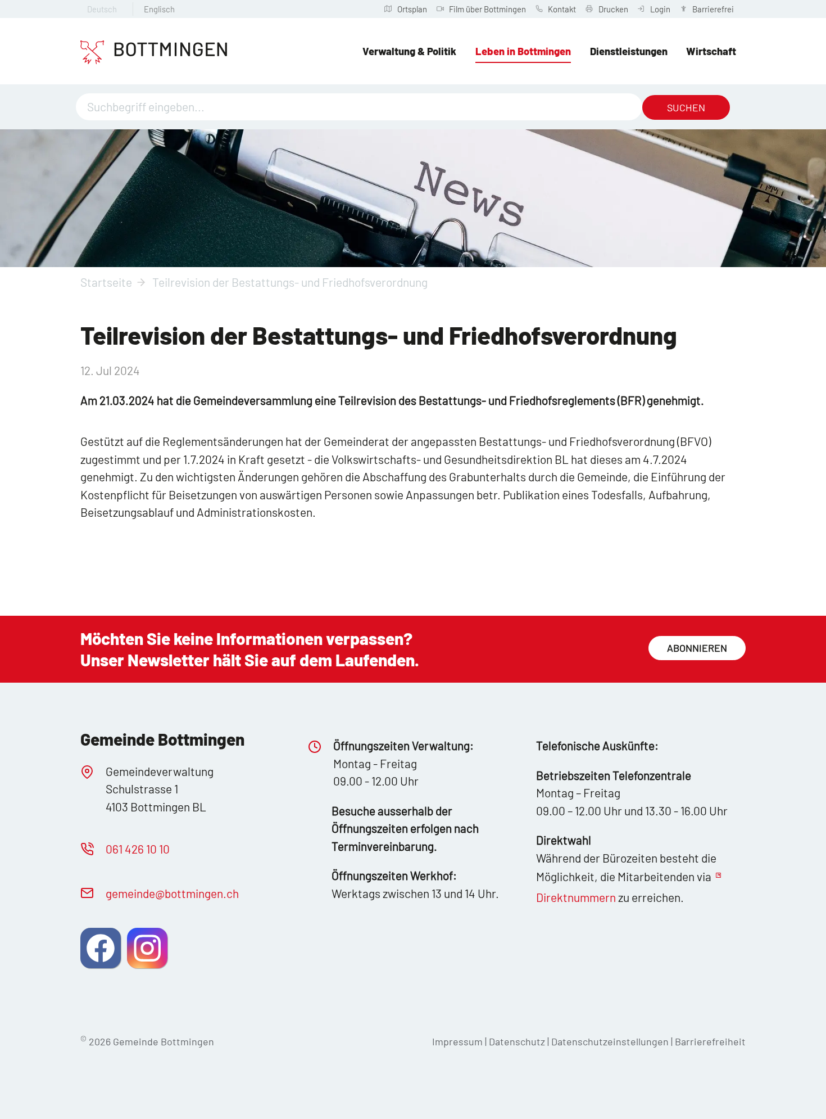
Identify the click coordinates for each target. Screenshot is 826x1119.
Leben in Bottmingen (523, 51)
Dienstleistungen (629, 51)
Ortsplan (412, 9)
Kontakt (562, 9)
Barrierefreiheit (710, 1041)
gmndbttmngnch (172, 893)
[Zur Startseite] (153, 52)
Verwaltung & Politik (409, 51)
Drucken (613, 9)
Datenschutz (517, 1041)
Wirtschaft (711, 51)
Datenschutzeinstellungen (611, 1041)
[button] (100, 948)
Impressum (457, 1041)
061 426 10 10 (138, 849)
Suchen (686, 107)
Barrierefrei (713, 9)
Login (660, 9)
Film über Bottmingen (487, 9)
